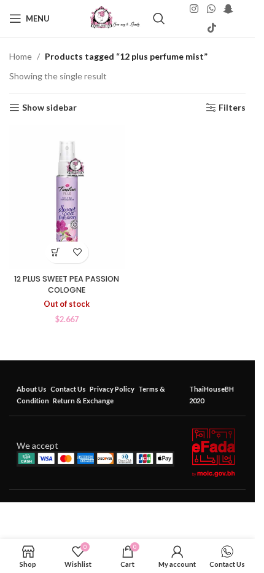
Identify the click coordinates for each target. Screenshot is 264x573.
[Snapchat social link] (228, 9)
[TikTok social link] (211, 27)
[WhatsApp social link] (211, 9)
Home (20, 56)
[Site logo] (115, 17)
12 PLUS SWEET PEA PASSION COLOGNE (66, 284)
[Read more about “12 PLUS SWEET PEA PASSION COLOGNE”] (56, 252)
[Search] (159, 18)
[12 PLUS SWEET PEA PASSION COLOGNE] (67, 197)
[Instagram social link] (194, 9)
